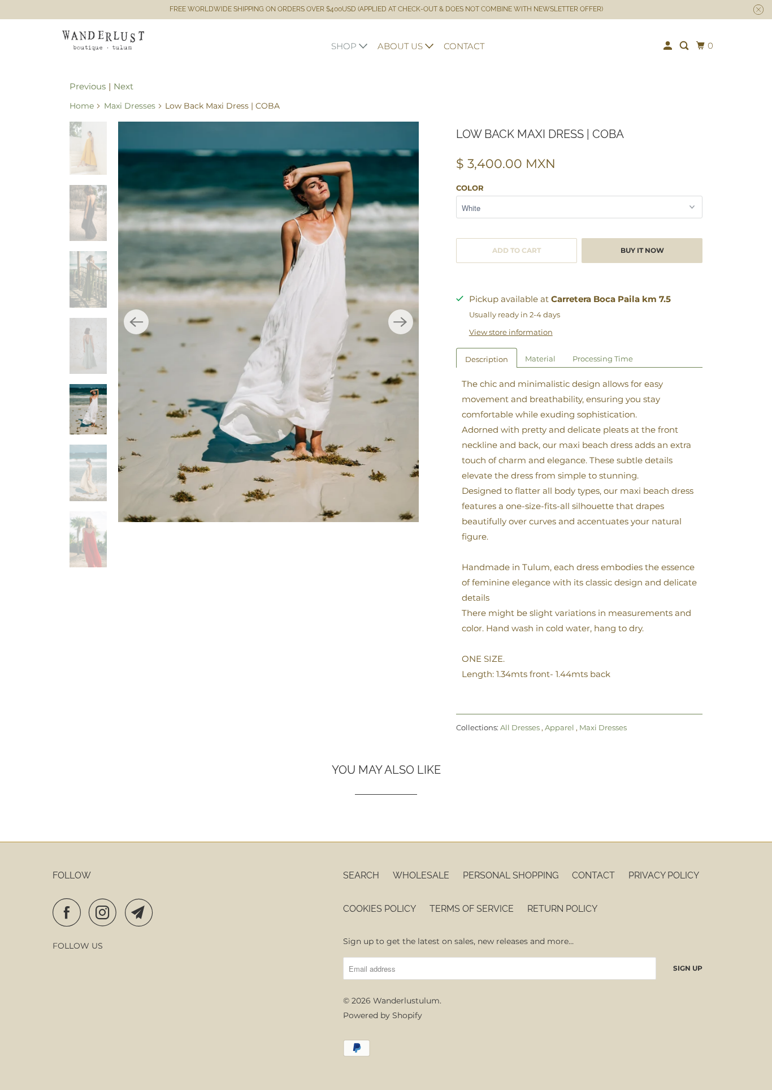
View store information (511, 332)
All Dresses (520, 727)
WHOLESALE (421, 875)
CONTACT (464, 46)
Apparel (560, 727)
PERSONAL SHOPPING (510, 875)
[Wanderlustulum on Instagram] (106, 912)
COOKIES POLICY (379, 908)
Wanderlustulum (406, 1001)
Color (470, 187)
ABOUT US (401, 46)
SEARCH (361, 875)
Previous (88, 86)
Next (123, 86)
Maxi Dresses (129, 106)
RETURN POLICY (562, 908)
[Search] (685, 46)
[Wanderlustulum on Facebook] (69, 912)
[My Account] (668, 46)
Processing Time (603, 358)
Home (82, 106)
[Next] (400, 321)
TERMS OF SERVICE (472, 908)
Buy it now (642, 250)
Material (540, 358)
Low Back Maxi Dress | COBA (540, 134)
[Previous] (136, 321)
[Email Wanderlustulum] (142, 912)
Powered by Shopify (382, 1015)
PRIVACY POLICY (663, 875)
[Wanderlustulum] (103, 40)
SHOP (345, 46)
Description (486, 359)
